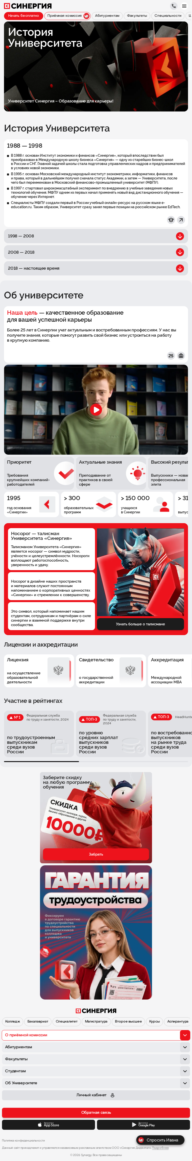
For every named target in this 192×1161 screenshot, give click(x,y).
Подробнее (160, 1148)
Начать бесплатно (23, 16)
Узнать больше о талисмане (140, 624)
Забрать (96, 854)
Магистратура (96, 1022)
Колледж (12, 1022)
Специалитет (67, 1022)
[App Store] (48, 1125)
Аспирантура (177, 1022)
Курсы (154, 1022)
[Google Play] (143, 1125)
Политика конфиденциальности (23, 1140)
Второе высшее (128, 1022)
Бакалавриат (38, 1022)
